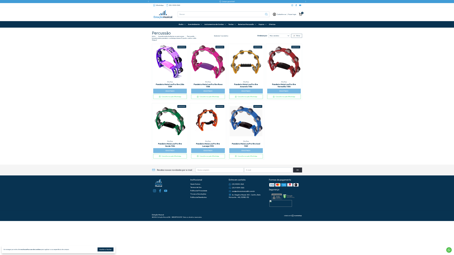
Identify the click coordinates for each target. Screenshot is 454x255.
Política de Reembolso (198, 197)
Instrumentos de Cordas (214, 24)
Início (154, 36)
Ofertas (272, 24)
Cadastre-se (281, 14)
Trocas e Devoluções (198, 194)
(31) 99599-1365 (238, 184)
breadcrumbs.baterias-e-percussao (171, 36)
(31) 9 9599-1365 (174, 5)
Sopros (261, 24)
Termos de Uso (196, 187)
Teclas (231, 24)
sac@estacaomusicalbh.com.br (243, 191)
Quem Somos (195, 184)
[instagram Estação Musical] (292, 5)
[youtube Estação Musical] (300, 5)
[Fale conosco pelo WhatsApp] (449, 250)
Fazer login (292, 14)
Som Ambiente (194, 24)
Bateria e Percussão (246, 24)
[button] (170, 96)
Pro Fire (170, 82)
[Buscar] (266, 14)
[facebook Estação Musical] (296, 5)
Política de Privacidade (198, 191)
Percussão (190, 36)
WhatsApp (160, 5)
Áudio (181, 24)
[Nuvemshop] (293, 216)
